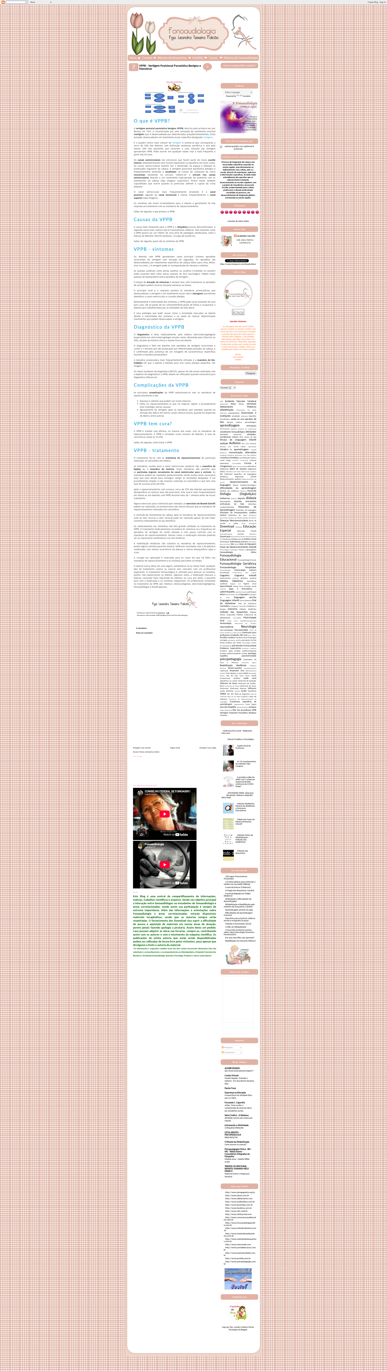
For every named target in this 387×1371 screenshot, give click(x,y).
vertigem (176, 142)
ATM (241, 437)
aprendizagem (230, 425)
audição (224, 443)
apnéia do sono (237, 419)
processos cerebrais (249, 648)
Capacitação (252, 447)
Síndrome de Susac (248, 686)
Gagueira (224, 575)
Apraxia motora (234, 422)
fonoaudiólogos (225, 570)
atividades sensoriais (230, 435)
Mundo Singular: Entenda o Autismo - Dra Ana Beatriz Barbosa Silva (239, 1081)
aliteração (223, 413)
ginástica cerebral (248, 578)
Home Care (238, 586)
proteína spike (226, 651)
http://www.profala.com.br (238, 1258)
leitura (223, 594)
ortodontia (234, 635)
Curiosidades (236, 463)
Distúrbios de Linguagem (246, 510)
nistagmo (208, 137)
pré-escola (237, 645)
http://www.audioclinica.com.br (240, 1202)
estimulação (224, 542)
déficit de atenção (238, 469)
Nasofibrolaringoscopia (248, 621)
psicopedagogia (230, 659)
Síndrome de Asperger (247, 681)
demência (224, 477)
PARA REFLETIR (231, 1137)
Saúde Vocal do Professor (243, 747)
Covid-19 (235, 460)
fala (232, 544)
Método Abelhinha (248, 609)
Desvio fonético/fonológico (244, 485)
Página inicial (175, 748)
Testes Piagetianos (243, 697)
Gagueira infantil (245, 575)
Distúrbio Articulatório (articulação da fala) (238, 502)
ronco (245, 673)
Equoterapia (225, 536)
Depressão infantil (245, 477)
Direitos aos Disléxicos (229, 491)
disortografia (225, 502)
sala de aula (232, 676)
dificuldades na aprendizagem (238, 488)
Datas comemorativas (240, 466)
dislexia (251, 498)
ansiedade (236, 416)
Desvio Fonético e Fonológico (241, 739)
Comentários (229, 1052)
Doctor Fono (230, 1088)
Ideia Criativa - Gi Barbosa (237, 1115)
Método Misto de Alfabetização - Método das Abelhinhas (244, 838)
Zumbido (223, 715)
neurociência (226, 627)
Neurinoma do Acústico (245, 623)
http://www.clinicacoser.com (238, 1214)
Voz (234, 710)
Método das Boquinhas (242, 852)
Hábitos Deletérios (231, 581)
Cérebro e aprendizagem (234, 449)
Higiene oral (235, 584)
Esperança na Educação (235, 1093)
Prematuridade (249, 646)
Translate (246, 96)
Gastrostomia (225, 578)
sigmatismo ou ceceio (228, 681)
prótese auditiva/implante (245, 651)
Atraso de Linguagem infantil (238, 440)
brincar (253, 444)
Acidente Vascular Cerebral (240, 401)
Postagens (228, 1047)
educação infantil (246, 531)
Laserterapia (251, 592)
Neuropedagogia (226, 630)
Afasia (233, 404)
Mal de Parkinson (247, 604)
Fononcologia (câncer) (245, 570)
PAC (241, 635)
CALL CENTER (233, 447)
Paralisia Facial (241, 638)
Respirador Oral (237, 671)
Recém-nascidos (235, 668)
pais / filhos (252, 635)
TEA (232, 694)
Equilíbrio (252, 534)
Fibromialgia (224, 550)
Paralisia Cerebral (227, 638)
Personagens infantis (249, 643)
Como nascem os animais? (236, 1145)
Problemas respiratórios (230, 648)
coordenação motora (247, 458)
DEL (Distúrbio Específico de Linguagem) (238, 474)
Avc (243, 444)
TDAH (223, 694)
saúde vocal (250, 678)
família (236, 544)
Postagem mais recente (142, 748)
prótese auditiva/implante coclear (233, 653)
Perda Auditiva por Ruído (230, 643)
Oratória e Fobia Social (233, 633)
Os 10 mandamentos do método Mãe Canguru (246, 764)
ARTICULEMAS (224, 429)
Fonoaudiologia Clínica (238, 552)
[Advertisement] (155, 725)
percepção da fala (249, 640)
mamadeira (225, 606)
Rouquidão (252, 673)
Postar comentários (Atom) (149, 752)
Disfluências (225, 498)
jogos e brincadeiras (240, 589)
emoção (241, 534)
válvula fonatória (242, 707)
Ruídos (222, 676)
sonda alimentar (226, 691)
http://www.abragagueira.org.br (240, 1192)
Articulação (251, 426)
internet (223, 589)
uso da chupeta (228, 707)
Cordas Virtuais (232, 1076)
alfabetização (227, 410)
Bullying (223, 447)
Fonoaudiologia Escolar (246, 560)
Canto (243, 447)
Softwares (252, 688)
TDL (228, 694)
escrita (241, 539)
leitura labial (230, 595)
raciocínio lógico (249, 663)
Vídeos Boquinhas (226, 710)
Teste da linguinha (242, 694)
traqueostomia (239, 704)
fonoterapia (224, 573)
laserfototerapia (240, 592)
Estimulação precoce (239, 542)
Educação (239, 527)
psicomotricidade (249, 656)
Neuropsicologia (241, 630)
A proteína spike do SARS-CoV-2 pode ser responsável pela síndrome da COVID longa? (245, 782)
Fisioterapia (234, 550)
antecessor (244, 416)
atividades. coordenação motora (238, 435)
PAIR (245, 635)
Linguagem (244, 594)
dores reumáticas (249, 523)
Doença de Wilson (249, 518)
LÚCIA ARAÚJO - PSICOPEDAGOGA (233, 1133)
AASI (221, 401)
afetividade (251, 404)
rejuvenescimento (250, 668)
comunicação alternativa (242, 452)
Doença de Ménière (235, 518)
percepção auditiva (234, 640)
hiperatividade (226, 586)
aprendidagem (250, 422)
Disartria (243, 491)
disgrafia (241, 498)
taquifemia (252, 691)
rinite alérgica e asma (234, 673)
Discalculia (251, 491)
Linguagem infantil (229, 600)
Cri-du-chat (244, 460)
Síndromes (224, 688)
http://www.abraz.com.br (237, 1196)
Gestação (236, 578)
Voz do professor (244, 710)
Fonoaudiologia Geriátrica (238, 564)
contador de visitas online (238, 221)
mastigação (234, 606)
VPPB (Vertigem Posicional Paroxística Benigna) (172, 615)
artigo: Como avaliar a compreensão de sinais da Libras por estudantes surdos (238, 1108)
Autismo (235, 443)
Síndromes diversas (238, 688)
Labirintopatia (150, 615)
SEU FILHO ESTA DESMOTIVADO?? (239, 1071)
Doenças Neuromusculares (234, 520)
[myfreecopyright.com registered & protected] (238, 149)
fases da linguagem (248, 544)
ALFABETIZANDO (232, 1068)
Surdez (244, 691)
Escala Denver (235, 537)
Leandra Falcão (246, 236)
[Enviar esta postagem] (167, 613)
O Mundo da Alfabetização (237, 1142)
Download (227, 526)
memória (232, 609)
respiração (224, 671)
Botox (248, 444)
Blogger (244, 1330)
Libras (237, 595)
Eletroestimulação (226, 534)
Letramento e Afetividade (237, 1125)
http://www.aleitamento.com (238, 1199)
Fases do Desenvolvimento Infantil (238, 547)
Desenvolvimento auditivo (230, 479)
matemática (243, 606)
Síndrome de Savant (232, 686)
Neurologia (248, 626)
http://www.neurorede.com (238, 1245)
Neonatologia (225, 623)
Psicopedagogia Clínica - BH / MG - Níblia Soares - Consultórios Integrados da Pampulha (238, 1153)
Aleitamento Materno (238, 407)
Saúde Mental (244, 676)
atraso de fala (250, 437)
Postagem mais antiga (208, 748)
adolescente (224, 404)
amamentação (233, 413)
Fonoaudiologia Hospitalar (238, 567)
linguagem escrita (245, 597)
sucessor (237, 691)
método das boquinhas (234, 612)
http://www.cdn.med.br (236, 1211)
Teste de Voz (231, 697)
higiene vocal (249, 584)
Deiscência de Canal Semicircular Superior (241, 472)
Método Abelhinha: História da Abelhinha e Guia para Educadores (245, 807)
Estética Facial (250, 539)
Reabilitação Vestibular (233, 665)
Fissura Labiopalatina (247, 550)
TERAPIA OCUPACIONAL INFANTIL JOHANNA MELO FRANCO (237, 1168)
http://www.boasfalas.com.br (239, 1205)
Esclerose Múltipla (230, 539)
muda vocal (232, 621)
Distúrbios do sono (237, 515)
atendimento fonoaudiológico (232, 432)
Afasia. (241, 404)
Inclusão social (250, 586)
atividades (251, 432)
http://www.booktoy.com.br (238, 1208)
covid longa (225, 460)
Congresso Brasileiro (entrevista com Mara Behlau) (238, 455)
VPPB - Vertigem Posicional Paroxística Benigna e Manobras (170, 67)
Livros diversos (246, 601)
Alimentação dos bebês (246, 410)
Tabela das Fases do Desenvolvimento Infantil (245, 821)
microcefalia (237, 618)
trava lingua (251, 704)
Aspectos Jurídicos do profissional (243, 429)
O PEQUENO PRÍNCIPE (234, 1128)
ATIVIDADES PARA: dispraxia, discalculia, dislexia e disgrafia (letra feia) (237, 795)
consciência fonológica (229, 458)
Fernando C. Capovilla (235, 1103)
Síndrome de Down (228, 683)
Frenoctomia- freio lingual (244, 573)
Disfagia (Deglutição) (238, 494)
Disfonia (234, 498)
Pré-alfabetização (225, 646)
